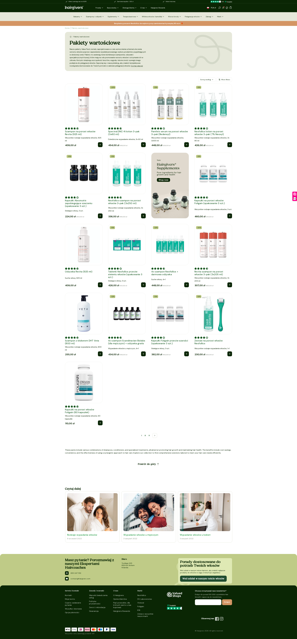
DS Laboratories (144, 599)
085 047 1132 (76, 573)
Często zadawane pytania (73, 604)
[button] (208, 8)
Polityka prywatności (94, 602)
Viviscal (140, 603)
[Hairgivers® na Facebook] (217, 619)
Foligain (140, 606)
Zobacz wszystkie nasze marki (145, 615)
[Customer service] (227, 7)
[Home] (71, 37)
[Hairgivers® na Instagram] (221, 619)
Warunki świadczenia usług (98, 596)
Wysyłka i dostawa (73, 609)
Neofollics (141, 595)
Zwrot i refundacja (97, 607)
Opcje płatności (72, 612)
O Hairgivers (118, 595)
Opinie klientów (120, 599)
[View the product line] (170, 185)
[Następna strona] (154, 435)
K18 (138, 610)
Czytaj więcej (137, 66)
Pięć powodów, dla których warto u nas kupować (122, 605)
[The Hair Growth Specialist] (78, 8)
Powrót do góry (147, 464)
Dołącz (227, 602)
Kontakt (68, 595)
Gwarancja (94, 611)
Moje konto (70, 599)
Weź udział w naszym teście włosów (203, 578)
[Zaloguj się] (223, 7)
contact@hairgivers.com (80, 579)
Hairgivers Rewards (121, 611)
